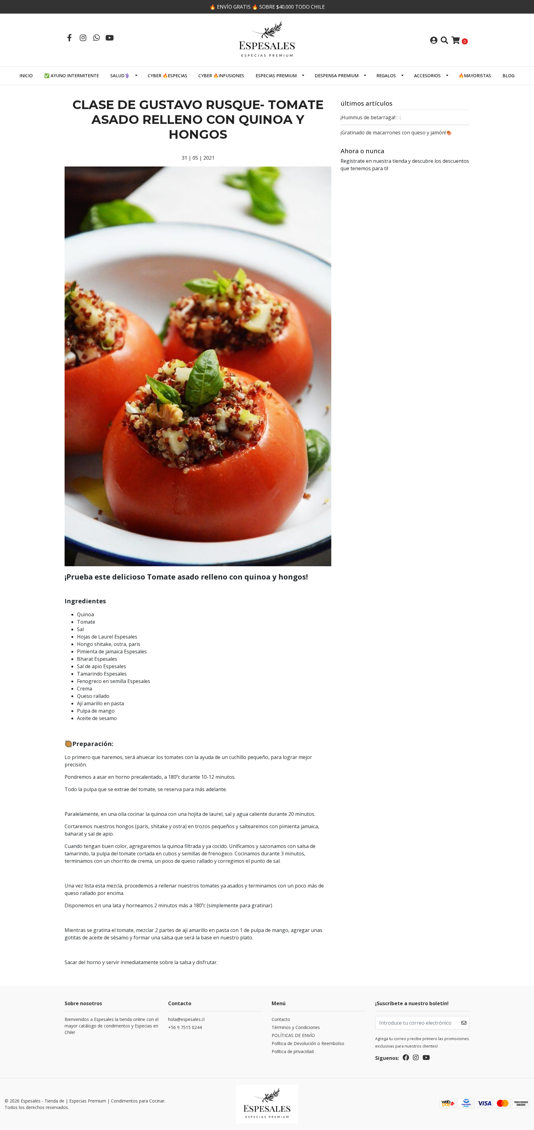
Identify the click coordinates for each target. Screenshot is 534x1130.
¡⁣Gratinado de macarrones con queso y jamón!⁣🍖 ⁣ (397, 132)
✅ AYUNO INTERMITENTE (71, 75)
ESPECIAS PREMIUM (276, 75)
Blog (508, 75)
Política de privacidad (293, 1051)
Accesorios (427, 75)
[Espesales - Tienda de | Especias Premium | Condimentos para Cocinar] (267, 39)
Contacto (281, 1019)
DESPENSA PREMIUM (336, 75)
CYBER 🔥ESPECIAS (167, 75)
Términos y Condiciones (296, 1027)
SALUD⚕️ (120, 75)
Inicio (26, 75)
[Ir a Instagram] (82, 37)
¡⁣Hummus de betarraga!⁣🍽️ (371, 117)
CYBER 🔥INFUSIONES (221, 75)
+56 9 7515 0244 (185, 1027)
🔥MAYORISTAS (475, 75)
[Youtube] (109, 37)
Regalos (386, 75)
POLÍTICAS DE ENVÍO (293, 1035)
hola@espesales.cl (186, 1019)
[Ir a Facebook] (69, 37)
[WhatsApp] (96, 37)
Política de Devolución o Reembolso (308, 1043)
